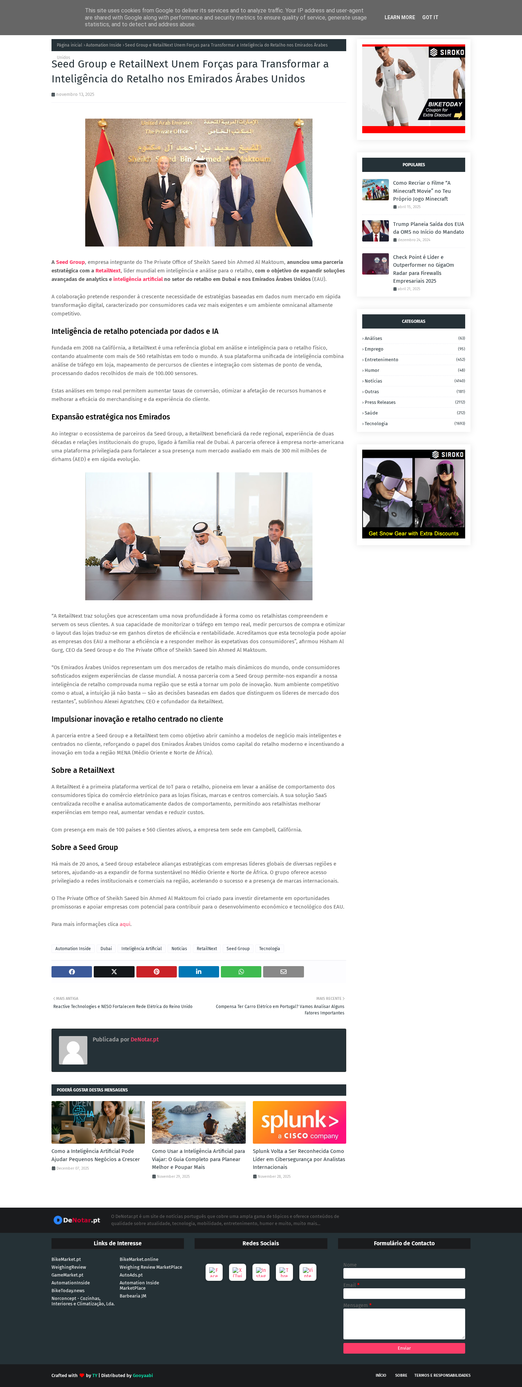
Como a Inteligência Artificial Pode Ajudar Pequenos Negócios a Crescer (95, 1155)
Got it (430, 17)
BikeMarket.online (139, 1259)
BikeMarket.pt (66, 1259)
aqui (125, 924)
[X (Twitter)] (237, 1272)
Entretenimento (415, 359)
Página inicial (69, 45)
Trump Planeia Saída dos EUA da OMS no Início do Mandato (428, 228)
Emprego (415, 349)
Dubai (106, 948)
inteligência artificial (138, 279)
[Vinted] (307, 1272)
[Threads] (284, 1272)
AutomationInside (70, 1282)
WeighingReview (68, 1267)
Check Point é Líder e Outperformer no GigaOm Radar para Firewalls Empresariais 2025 (423, 269)
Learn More (400, 17)
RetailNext (108, 270)
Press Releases (415, 402)
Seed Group (238, 948)
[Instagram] (261, 1272)
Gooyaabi (143, 1375)
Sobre (401, 1375)
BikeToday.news (68, 1290)
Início (381, 1375)
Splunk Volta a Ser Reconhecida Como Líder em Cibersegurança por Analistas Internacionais (299, 1159)
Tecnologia (269, 948)
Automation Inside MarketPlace (139, 1285)
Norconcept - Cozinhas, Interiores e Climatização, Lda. (83, 1301)
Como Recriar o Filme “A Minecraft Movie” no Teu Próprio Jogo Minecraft (422, 191)
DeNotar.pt (144, 1039)
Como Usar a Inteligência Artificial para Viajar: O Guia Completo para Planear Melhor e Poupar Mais (198, 1159)
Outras (415, 391)
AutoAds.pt (131, 1275)
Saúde (415, 413)
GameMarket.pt (67, 1275)
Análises (415, 338)
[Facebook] (214, 1272)
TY (94, 1375)
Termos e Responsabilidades (442, 1375)
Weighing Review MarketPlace (151, 1267)
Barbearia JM (133, 1296)
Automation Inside (103, 45)
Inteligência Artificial (141, 948)
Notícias (179, 948)
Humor (415, 370)
